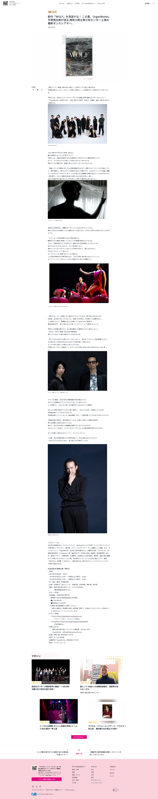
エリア (112, 776)
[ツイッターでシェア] (33, 89)
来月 (92, 777)
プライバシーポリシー (38, 790)
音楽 (73, 772)
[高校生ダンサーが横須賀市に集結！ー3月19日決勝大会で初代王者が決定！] (51, 674)
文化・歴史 (75, 780)
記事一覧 (79, 753)
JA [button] (116, 790)
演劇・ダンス (52, 12)
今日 (92, 769)
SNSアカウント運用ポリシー (54, 790)
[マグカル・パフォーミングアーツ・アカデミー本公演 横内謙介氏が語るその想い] (107, 714)
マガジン (112, 769)
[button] (61, 3)
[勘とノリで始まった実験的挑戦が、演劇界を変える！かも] (99, 676)
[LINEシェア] (37, 89)
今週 (92, 772)
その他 (74, 783)
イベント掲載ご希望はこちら (46, 779)
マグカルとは (69, 790)
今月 (92, 775)
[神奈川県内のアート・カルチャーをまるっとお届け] (11, 3)
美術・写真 (75, 769)
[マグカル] (34, 771)
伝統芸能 (74, 777)
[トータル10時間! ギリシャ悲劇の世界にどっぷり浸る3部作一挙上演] (59, 714)
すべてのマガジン (79, 737)
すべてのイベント (96, 780)
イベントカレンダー (97, 783)
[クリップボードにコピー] (41, 89)
